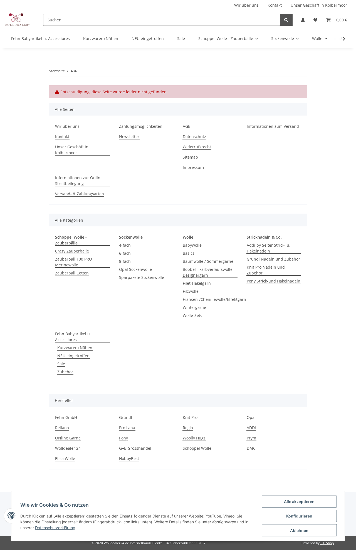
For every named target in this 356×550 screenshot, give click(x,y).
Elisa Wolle (65, 458)
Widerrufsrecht (197, 146)
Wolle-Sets (192, 315)
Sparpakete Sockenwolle (141, 277)
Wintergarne (194, 307)
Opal (251, 417)
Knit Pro (190, 417)
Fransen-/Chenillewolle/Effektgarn (214, 299)
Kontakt (275, 5)
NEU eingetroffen (73, 355)
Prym (251, 438)
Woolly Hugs (194, 438)
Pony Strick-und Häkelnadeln (273, 281)
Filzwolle (191, 291)
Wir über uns (246, 5)
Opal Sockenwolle (135, 269)
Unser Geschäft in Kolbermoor (319, 5)
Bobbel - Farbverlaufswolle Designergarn (208, 272)
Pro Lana (127, 427)
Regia (188, 427)
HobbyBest (129, 458)
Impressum (193, 167)
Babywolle (192, 245)
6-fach (125, 253)
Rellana (62, 427)
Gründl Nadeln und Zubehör (273, 259)
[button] (303, 19)
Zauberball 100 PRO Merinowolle (73, 262)
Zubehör (65, 371)
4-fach (125, 245)
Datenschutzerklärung (55, 527)
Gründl (125, 417)
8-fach (125, 261)
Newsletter (129, 136)
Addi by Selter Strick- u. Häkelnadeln (268, 248)
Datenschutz (194, 136)
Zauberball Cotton (72, 273)
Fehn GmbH (66, 417)
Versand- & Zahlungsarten (79, 193)
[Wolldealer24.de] (17, 19)
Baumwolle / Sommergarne (208, 261)
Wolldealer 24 (68, 448)
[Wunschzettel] (315, 19)
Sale (61, 363)
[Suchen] (286, 20)
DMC (251, 448)
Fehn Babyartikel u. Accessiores (73, 336)
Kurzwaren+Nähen (74, 347)
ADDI (251, 427)
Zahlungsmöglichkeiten (140, 126)
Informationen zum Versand (273, 126)
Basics (188, 253)
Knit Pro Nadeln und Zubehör (266, 270)
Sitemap (190, 157)
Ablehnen (299, 530)
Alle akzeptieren (299, 501)
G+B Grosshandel (135, 448)
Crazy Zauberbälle (72, 251)
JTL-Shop (327, 543)
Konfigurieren (299, 516)
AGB (187, 126)
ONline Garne (68, 438)
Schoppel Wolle (197, 448)
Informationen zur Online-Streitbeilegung (79, 180)
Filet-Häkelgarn (197, 283)
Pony (123, 438)
